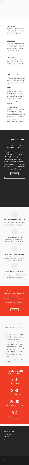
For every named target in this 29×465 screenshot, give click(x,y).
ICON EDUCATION (9, 431)
